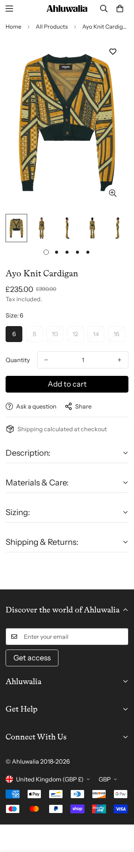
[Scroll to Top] (120, 812)
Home (13, 26)
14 (96, 334)
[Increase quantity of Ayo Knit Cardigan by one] (119, 360)
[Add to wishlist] (112, 51)
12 (75, 334)
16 (116, 334)
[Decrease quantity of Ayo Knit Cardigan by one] (46, 360)
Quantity (18, 360)
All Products (52, 26)
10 (55, 334)
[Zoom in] (112, 193)
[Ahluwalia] (67, 8)
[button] (119, 8)
